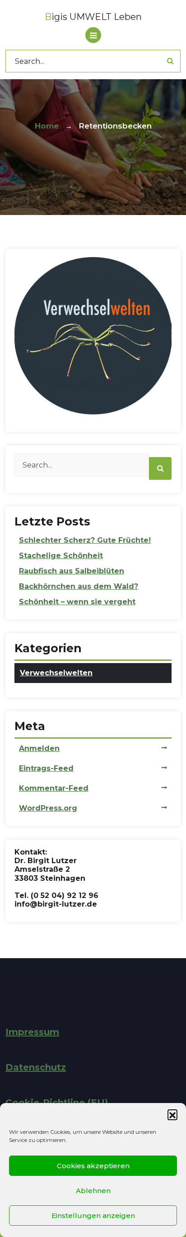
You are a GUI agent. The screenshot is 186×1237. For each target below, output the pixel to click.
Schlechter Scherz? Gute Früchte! (85, 540)
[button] (172, 1114)
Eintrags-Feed (46, 768)
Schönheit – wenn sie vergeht (77, 601)
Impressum (32, 1032)
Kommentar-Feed (53, 788)
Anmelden (39, 748)
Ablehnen (93, 1190)
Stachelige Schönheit (61, 555)
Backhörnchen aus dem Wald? (78, 586)
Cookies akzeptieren (93, 1165)
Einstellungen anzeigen (93, 1215)
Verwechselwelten (56, 673)
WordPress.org (48, 808)
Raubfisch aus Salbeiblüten (71, 571)
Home (47, 125)
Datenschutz (35, 1067)
